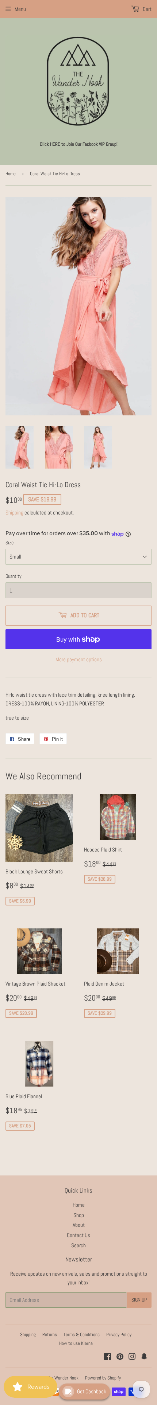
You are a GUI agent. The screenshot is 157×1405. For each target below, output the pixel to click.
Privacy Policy (118, 1334)
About (79, 1224)
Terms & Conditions (82, 1334)
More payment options (78, 659)
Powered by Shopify (103, 1378)
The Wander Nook (62, 1378)
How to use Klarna (76, 1343)
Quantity (13, 576)
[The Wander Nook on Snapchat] (144, 1357)
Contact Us (78, 1235)
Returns (49, 1334)
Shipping (14, 512)
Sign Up (139, 1299)
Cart (147, 8)
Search (78, 1245)
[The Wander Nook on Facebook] (107, 1357)
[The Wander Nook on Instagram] (132, 1357)
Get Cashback (91, 1391)
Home (10, 174)
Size (9, 542)
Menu (20, 8)
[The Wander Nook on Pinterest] (120, 1357)
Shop (78, 1215)
